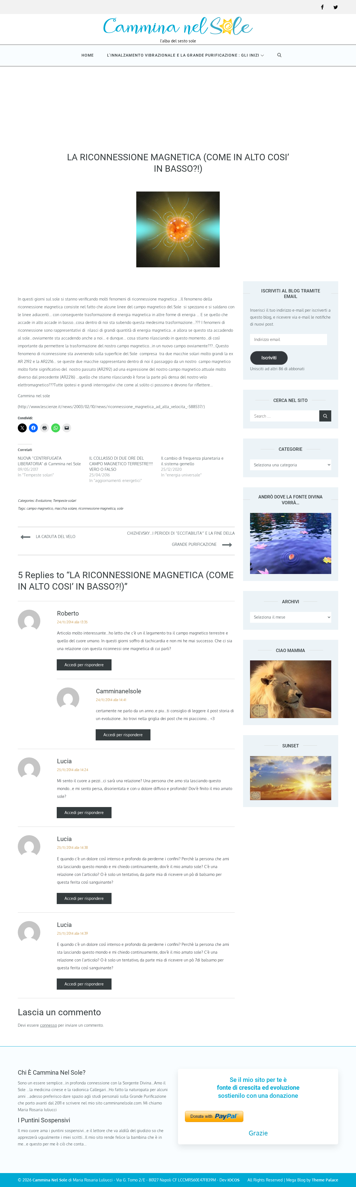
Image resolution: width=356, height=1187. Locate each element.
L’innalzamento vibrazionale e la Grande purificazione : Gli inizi (183, 55)
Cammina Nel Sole (50, 1180)
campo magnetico (39, 508)
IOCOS (233, 1180)
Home (87, 55)
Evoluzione (43, 500)
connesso (48, 1025)
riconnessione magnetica (96, 508)
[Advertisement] (178, 107)
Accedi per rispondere (84, 664)
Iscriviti (268, 357)
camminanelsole (118, 691)
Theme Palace (325, 1180)
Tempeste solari (64, 500)
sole (120, 508)
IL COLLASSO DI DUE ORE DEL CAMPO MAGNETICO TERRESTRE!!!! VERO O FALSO (121, 464)
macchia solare (65, 508)
